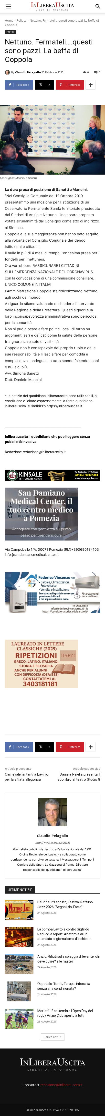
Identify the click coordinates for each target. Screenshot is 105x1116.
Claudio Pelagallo (28, 72)
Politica (22, 20)
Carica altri (50, 1037)
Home (9, 20)
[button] (8, 6)
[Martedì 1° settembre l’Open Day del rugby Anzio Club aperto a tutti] (19, 1019)
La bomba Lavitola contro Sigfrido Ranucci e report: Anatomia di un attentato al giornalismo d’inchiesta (64, 934)
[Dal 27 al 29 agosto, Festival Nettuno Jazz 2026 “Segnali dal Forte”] (19, 910)
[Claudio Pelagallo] (8, 72)
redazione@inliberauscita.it (62, 1084)
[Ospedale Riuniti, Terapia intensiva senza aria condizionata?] (19, 991)
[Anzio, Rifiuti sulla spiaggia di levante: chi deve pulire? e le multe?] (19, 964)
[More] (90, 85)
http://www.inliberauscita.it (52, 842)
